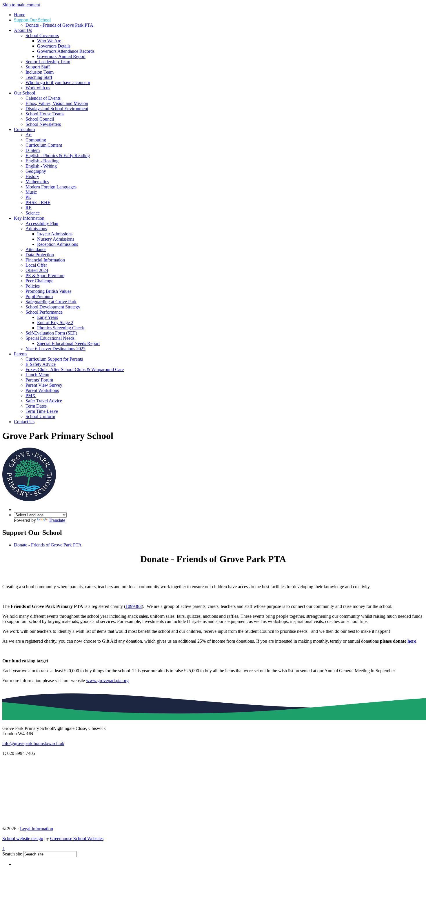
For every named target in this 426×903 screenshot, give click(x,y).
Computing (36, 139)
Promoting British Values (48, 291)
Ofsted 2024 (37, 270)
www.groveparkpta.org (107, 680)
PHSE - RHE (38, 202)
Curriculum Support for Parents (54, 359)
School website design (22, 838)
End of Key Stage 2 (55, 322)
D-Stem (33, 150)
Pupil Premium (39, 296)
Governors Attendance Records (65, 51)
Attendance (36, 249)
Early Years (47, 317)
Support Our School (32, 19)
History (32, 176)
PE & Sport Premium (45, 275)
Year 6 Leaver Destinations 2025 (55, 348)
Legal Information (36, 828)
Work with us (38, 87)
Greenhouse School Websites (76, 838)
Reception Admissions (57, 244)
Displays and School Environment (57, 108)
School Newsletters (43, 124)
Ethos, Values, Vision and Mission (57, 103)
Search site (12, 853)
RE (29, 207)
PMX (31, 395)
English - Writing (41, 165)
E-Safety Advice (41, 364)
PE (28, 197)
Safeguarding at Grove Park (51, 301)
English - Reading (42, 160)
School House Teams (45, 113)
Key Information (29, 218)
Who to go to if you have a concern (58, 82)
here (411, 641)
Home (19, 14)
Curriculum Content (44, 145)
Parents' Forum (39, 379)
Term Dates (36, 406)
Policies (33, 286)
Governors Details (53, 45)
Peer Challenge (39, 280)
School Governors (42, 35)
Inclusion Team (40, 72)
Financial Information (45, 259)
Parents (20, 353)
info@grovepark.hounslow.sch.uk (33, 743)
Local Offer (36, 265)
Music (31, 192)
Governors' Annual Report (61, 56)
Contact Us (24, 421)
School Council (40, 119)
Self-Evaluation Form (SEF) (51, 332)
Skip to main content (21, 4)
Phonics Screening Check (60, 327)
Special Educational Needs (50, 338)
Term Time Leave (42, 411)
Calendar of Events (43, 98)
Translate (57, 520)
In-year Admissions (54, 233)
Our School (24, 92)
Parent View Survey (44, 385)
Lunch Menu (37, 374)
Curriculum (24, 129)
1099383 (133, 606)
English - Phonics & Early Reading (58, 155)
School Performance (44, 312)
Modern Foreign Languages (51, 186)
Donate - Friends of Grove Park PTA (59, 25)
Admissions (36, 228)
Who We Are (49, 40)
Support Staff (38, 66)
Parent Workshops (42, 390)
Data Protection (40, 254)
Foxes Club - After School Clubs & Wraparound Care (75, 369)
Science (33, 212)
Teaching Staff (39, 77)
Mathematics (37, 181)
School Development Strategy (53, 306)
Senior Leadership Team (48, 61)
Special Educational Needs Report (68, 343)
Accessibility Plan (42, 223)
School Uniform (40, 416)
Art (29, 134)
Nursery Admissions (55, 239)
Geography (36, 171)
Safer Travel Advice (44, 400)
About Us (23, 30)
